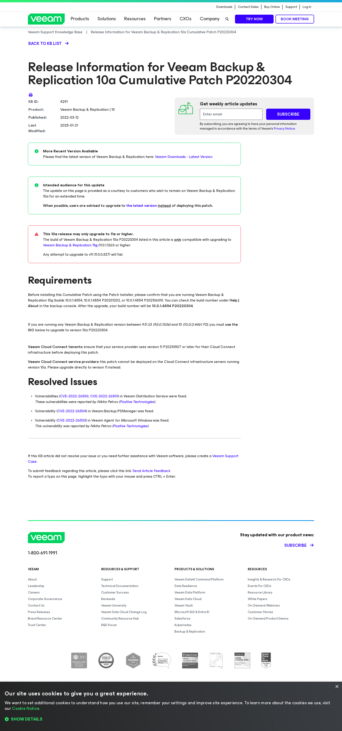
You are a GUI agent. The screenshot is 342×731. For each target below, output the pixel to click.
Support (291, 7)
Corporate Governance (45, 599)
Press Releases (39, 612)
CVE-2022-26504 (71, 411)
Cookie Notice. (26, 708)
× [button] (337, 686)
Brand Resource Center (45, 618)
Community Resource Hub (120, 618)
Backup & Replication (189, 631)
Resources (135, 19)
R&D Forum (109, 625)
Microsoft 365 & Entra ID (191, 612)
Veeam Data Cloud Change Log (124, 612)
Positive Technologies (137, 402)
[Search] (227, 19)
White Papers (257, 599)
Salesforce (182, 618)
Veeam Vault (183, 605)
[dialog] (171, 706)
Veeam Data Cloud (187, 599)
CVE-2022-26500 (74, 396)
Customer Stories (260, 612)
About (32, 579)
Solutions (106, 19)
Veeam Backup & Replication (70, 245)
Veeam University (113, 605)
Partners (162, 19)
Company (209, 19)
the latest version (141, 205)
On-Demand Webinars (264, 605)
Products (80, 19)
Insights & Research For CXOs (269, 579)
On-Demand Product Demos (268, 618)
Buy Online (272, 7)
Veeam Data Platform (189, 592)
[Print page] (31, 94)
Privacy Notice (284, 128)
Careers (34, 592)
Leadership (36, 586)
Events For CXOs (259, 586)
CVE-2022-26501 (104, 396)
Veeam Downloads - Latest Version (183, 157)
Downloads (224, 7)
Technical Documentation (119, 586)
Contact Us (36, 605)
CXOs (185, 19)
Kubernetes (182, 625)
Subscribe (295, 545)
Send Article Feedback (151, 471)
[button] (171, 719)
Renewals (108, 599)
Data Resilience (185, 586)
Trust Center (37, 625)
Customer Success (115, 592)
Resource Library (260, 592)
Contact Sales (248, 7)
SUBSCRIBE (288, 114)
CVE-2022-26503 (71, 420)
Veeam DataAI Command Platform (199, 579)
